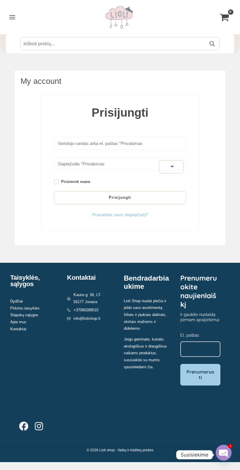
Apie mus (18, 322)
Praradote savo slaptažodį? (120, 214)
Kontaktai (18, 329)
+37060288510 (85, 310)
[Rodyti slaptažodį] (171, 167)
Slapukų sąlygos (24, 315)
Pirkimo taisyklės (25, 308)
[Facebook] (23, 426)
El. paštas (189, 335)
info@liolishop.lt (86, 318)
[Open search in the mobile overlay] (120, 43)
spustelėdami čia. (139, 367)
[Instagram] (39, 426)
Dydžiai (16, 301)
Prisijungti (120, 197)
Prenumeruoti (200, 374)
